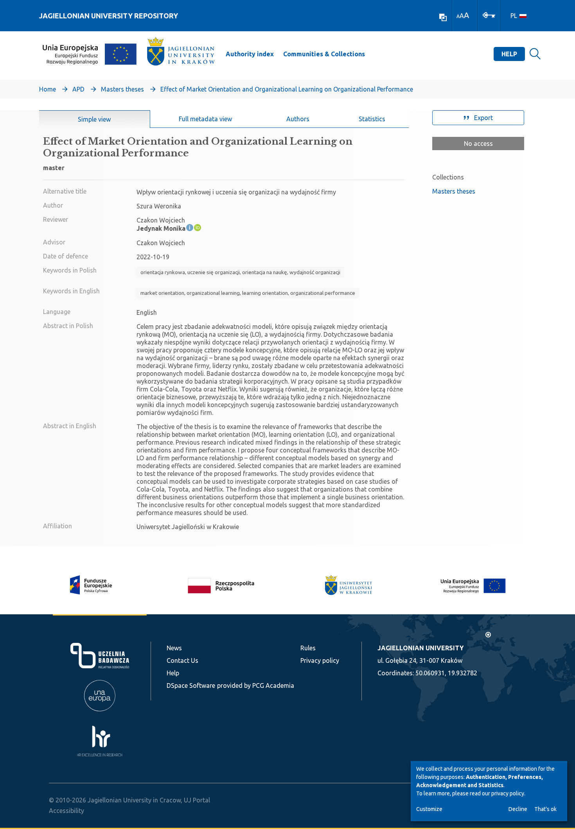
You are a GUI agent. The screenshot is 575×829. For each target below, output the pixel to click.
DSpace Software (191, 685)
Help (509, 53)
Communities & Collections (324, 53)
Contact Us (182, 660)
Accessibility (66, 810)
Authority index (250, 53)
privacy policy (507, 793)
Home (47, 89)
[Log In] (489, 14)
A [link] (458, 16)
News (174, 647)
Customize (429, 809)
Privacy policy (319, 660)
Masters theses (122, 89)
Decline (518, 809)
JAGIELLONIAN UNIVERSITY (420, 647)
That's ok (545, 809)
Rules (308, 647)
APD (78, 89)
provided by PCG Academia (255, 685)
